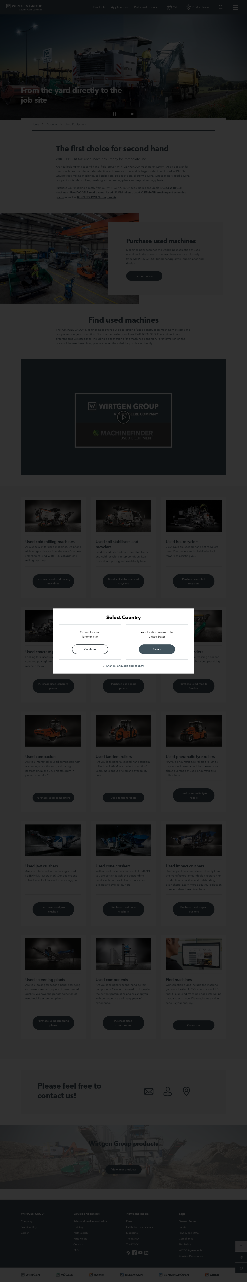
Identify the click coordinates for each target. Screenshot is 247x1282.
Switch (157, 649)
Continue (90, 649)
